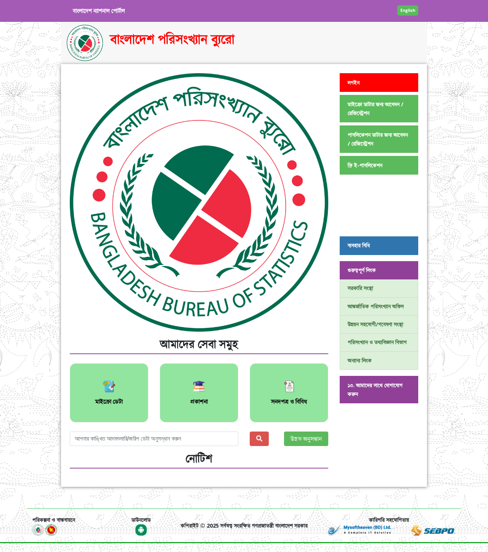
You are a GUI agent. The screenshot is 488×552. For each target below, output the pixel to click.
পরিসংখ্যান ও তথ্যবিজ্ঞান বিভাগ (377, 342)
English (407, 10)
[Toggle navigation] (43, 497)
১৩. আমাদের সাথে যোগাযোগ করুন (375, 390)
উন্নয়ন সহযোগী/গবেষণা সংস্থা (375, 324)
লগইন (354, 82)
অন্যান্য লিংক (360, 360)
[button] (89, 202)
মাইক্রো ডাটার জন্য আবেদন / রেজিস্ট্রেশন (375, 109)
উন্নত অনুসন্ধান (306, 439)
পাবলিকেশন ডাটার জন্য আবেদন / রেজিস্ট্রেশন (378, 139)
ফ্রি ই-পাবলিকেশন (365, 165)
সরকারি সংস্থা (360, 288)
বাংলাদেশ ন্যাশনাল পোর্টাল (99, 10)
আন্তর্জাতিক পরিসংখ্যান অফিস (376, 306)
